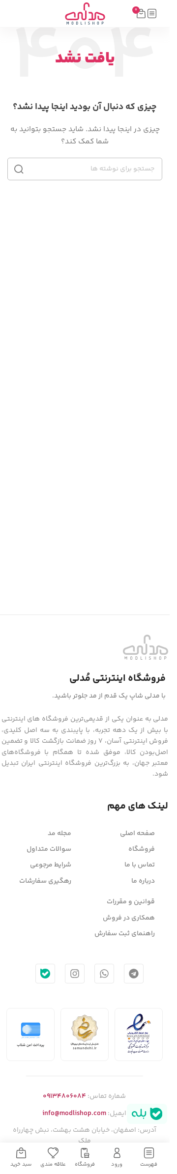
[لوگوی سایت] (85, 13)
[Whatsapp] (104, 973)
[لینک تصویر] (145, 647)
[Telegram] (134, 973)
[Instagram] (75, 973)
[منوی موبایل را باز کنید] (152, 14)
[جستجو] (18, 169)
